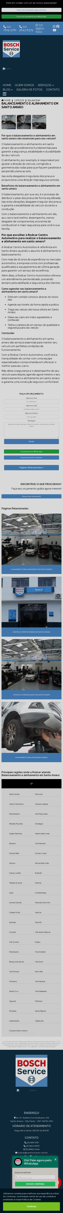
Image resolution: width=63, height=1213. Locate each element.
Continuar (31, 1206)
